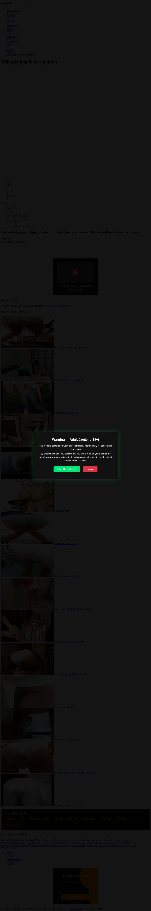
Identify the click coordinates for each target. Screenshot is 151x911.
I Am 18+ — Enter (66, 469)
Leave (90, 469)
